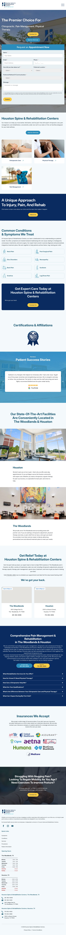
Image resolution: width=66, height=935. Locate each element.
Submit (7, 99)
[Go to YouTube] (12, 826)
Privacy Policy (27, 930)
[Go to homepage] (9, 812)
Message (6, 82)
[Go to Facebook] (3, 826)
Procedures (5, 844)
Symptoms (4, 835)
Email (5, 60)
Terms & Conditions (37, 930)
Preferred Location (39, 67)
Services (4, 841)
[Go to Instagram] (8, 826)
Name (5, 52)
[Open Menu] (62, 5)
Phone (35, 60)
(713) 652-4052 (11, 575)
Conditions (4, 838)
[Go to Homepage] (9, 5)
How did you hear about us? (11, 67)
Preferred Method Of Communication (14, 75)
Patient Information (6, 846)
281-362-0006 (16, 615)
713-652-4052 (49, 615)
